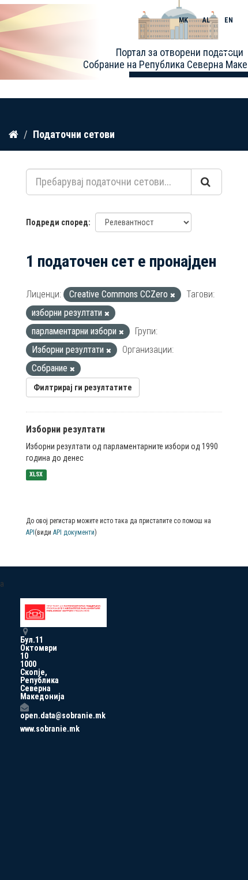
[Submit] (206, 182)
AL (206, 20)
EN (228, 20)
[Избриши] (172, 295)
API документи (74, 532)
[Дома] (13, 134)
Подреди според (57, 222)
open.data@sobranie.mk (24, 715)
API (30, 532)
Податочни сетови (74, 134)
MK (183, 20)
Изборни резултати (65, 429)
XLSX (36, 475)
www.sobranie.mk (24, 729)
